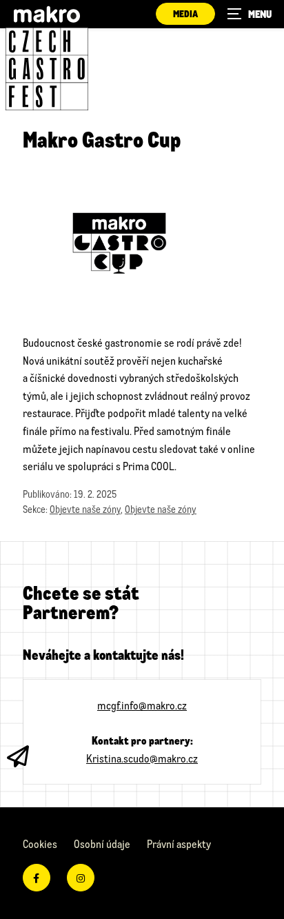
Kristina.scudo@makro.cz (142, 758)
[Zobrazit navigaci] (249, 14)
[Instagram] (80, 877)
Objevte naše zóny (85, 509)
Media (185, 13)
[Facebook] (36, 877)
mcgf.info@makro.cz (142, 704)
